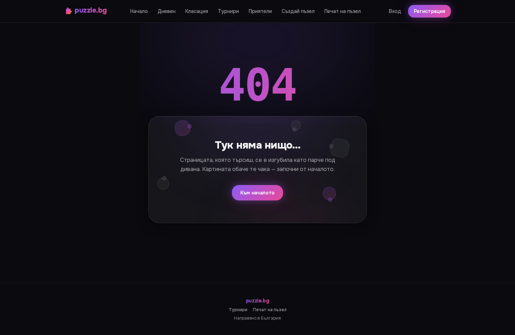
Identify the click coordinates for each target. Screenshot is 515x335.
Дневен (167, 11)
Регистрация (429, 11)
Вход (395, 11)
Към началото (257, 193)
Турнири (228, 11)
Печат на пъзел (342, 11)
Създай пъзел (298, 11)
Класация (196, 11)
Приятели (260, 11)
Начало (139, 11)
